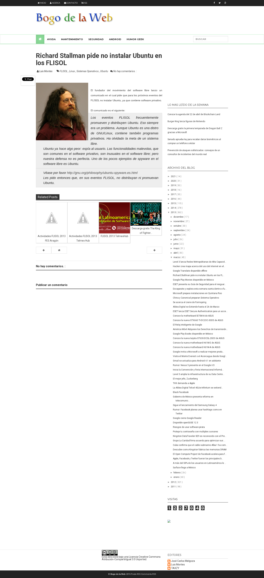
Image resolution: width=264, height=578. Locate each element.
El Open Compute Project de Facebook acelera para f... (199, 454)
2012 (173, 482)
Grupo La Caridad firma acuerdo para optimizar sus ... (199, 440)
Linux (72, 71)
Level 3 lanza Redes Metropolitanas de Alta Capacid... (199, 262)
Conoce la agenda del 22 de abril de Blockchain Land (194, 114)
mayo (176, 248)
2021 (173, 176)
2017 (173, 194)
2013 (173, 212)
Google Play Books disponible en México (193, 334)
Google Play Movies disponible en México (193, 280)
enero (176, 477)
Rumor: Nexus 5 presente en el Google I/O (194, 365)
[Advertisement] (190, 71)
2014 (173, 208)
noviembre (178, 221)
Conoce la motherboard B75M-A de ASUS (193, 316)
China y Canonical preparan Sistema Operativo (196, 298)
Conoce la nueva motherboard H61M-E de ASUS (196, 343)
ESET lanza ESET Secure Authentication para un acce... (200, 311)
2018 (173, 190)
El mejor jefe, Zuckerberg (185, 378)
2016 (173, 199)
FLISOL (64, 71)
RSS (85, 3)
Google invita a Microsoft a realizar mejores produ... (198, 352)
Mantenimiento (72, 39)
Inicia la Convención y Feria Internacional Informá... (198, 369)
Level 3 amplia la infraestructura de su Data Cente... (198, 374)
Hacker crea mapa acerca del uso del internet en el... (199, 266)
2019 (173, 185)
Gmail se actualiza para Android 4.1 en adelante (197, 360)
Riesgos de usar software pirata (189, 427)
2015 (173, 203)
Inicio (43, 3)
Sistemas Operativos (88, 71)
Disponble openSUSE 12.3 (185, 422)
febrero (177, 472)
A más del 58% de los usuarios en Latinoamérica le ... (199, 463)
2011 (173, 486)
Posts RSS (136, 574)
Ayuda (51, 39)
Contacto (72, 3)
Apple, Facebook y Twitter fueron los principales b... (198, 458)
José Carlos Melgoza (183, 561)
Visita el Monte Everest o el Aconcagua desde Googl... (200, 356)
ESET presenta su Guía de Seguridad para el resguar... (199, 284)
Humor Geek (135, 39)
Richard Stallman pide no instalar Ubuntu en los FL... (198, 275)
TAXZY (175, 568)
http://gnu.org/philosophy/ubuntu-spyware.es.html (102, 173)
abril (175, 253)
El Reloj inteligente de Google (187, 325)
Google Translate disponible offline (190, 271)
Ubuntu (104, 71)
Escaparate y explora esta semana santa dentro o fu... (200, 289)
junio (176, 244)
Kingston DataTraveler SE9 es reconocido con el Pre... (199, 436)
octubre (177, 226)
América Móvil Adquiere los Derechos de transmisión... (200, 329)
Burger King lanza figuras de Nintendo (186, 121)
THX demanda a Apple (184, 383)
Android (115, 39)
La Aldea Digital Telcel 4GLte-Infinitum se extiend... (198, 387)
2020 (173, 181)
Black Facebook (181, 392)
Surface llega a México (184, 467)
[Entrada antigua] (154, 250)
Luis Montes (178, 564)
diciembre (178, 217)
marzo (176, 257)
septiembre (179, 230)
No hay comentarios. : (125, 71)
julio (175, 239)
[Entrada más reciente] (43, 250)
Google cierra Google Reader (187, 418)
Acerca (56, 3)
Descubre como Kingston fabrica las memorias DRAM (199, 449)
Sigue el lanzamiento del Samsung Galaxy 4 (195, 405)
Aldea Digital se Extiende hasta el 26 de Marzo (196, 307)
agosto (177, 235)
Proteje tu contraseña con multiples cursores (195, 431)
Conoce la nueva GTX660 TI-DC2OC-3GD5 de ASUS (198, 320)
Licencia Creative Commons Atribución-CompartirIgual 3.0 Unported (131, 558)
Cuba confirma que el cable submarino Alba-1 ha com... (200, 445)
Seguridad (96, 39)
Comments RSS (148, 574)
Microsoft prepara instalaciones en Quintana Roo (197, 293)
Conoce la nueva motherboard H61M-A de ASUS (196, 347)
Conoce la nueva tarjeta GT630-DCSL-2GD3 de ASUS (198, 338)
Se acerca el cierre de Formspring (189, 302)
